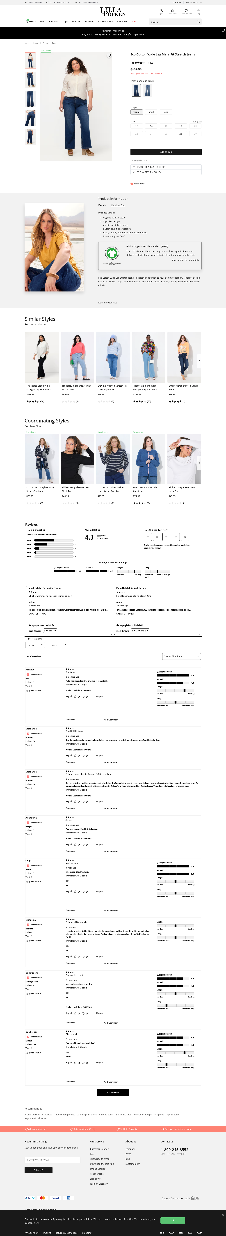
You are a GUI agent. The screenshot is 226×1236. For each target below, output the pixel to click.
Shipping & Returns (138, 160)
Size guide (197, 121)
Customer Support (99, 1148)
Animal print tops (143, 1115)
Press (128, 1153)
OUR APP (176, 2)
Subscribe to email (100, 1158)
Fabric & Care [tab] (118, 205)
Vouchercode (97, 1173)
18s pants (159, 1115)
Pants (45, 43)
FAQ (92, 1153)
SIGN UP (38, 1170)
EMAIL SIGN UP (194, 2)
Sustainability (133, 1163)
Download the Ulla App (102, 1163)
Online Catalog (97, 1168)
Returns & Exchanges (66, 1232)
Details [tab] (102, 205)
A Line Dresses (32, 1115)
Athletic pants (106, 1115)
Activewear (47, 1115)
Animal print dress (87, 1115)
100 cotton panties (65, 1115)
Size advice (96, 1178)
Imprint (47, 1232)
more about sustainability (185, 260)
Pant (54, 43)
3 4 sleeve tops (123, 1115)
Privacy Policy (31, 1232)
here (36, 1222)
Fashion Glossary (99, 1183)
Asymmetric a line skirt (36, 1118)
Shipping (86, 1232)
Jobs (128, 1158)
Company (130, 1148)
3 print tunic (173, 1115)
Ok (172, 1220)
